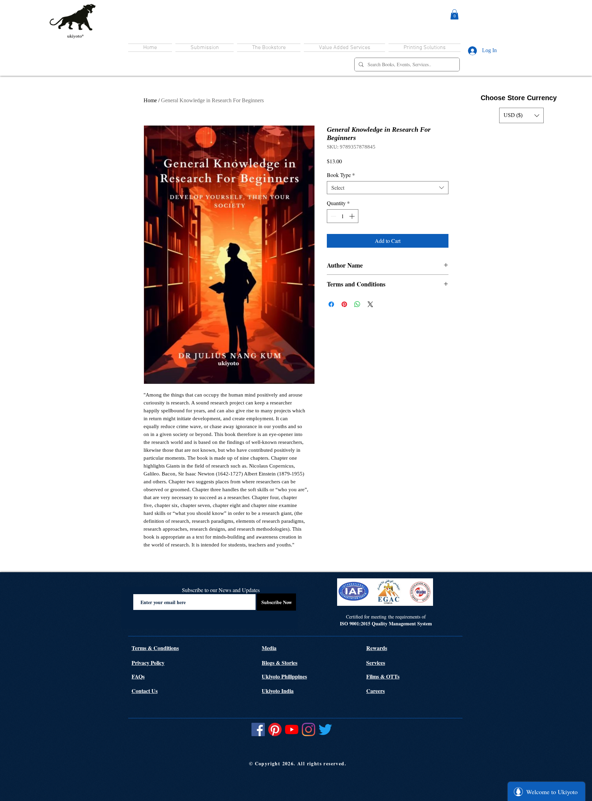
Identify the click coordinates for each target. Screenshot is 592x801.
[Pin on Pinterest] (344, 304)
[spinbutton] (342, 216)
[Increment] (352, 216)
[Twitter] (325, 729)
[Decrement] (332, 216)
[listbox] (521, 115)
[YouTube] (291, 729)
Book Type (341, 175)
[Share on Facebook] (331, 304)
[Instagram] (308, 729)
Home (150, 100)
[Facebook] (258, 729)
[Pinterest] (275, 729)
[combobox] (387, 187)
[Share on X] (370, 304)
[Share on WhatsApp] (357, 304)
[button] (454, 14)
